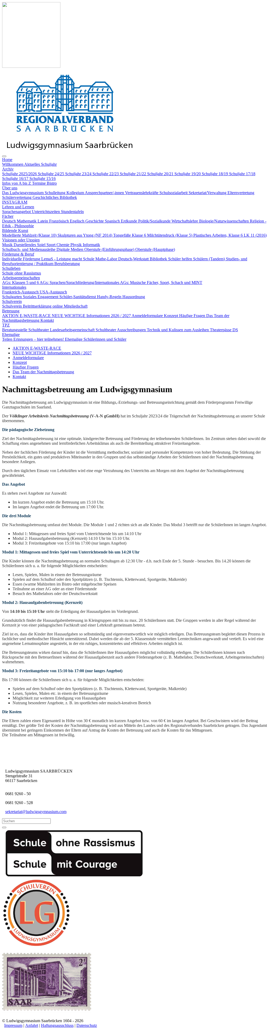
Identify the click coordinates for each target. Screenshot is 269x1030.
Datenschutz (86, 1025)
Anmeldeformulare (28, 357)
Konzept (20, 362)
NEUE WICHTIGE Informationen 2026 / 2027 (52, 353)
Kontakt (19, 376)
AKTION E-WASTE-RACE (37, 348)
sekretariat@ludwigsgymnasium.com (35, 811)
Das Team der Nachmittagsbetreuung (43, 372)
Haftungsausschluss (57, 1025)
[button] (7, 159)
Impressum (13, 1025)
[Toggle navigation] (4, 156)
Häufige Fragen (26, 367)
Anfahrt (31, 1025)
